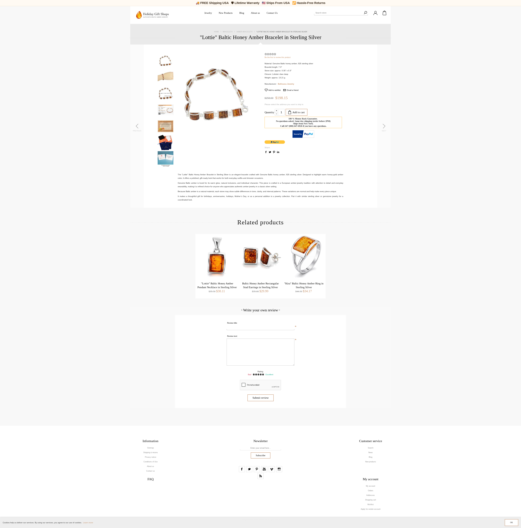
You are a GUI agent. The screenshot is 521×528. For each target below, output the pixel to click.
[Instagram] (279, 469)
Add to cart (298, 112)
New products (370, 462)
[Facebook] (242, 469)
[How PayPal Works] (303, 137)
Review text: (232, 336)
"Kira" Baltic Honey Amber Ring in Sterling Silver (303, 285)
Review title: (232, 323)
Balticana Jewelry (286, 84)
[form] (260, 448)
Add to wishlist (274, 90)
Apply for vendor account (370, 509)
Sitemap (150, 448)
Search (365, 12)
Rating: (261, 371)
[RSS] (261, 476)
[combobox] (338, 12)
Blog (370, 457)
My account (370, 486)
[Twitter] (249, 469)
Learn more (88, 522)
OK (511, 522)
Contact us (150, 471)
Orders (370, 491)
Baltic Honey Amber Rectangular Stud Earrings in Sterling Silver (260, 285)
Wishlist (370, 504)
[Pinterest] (257, 469)
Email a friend (292, 90)
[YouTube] (264, 469)
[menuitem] (150, 448)
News (370, 452)
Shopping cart (385, 13)
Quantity (269, 112)
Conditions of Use (151, 462)
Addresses (370, 495)
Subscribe (260, 455)
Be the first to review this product (278, 57)
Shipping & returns (150, 452)
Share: (267, 147)
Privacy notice (150, 457)
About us (150, 466)
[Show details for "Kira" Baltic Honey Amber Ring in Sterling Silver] (304, 255)
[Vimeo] (272, 469)
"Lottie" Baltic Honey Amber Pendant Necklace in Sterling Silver (217, 285)
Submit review (260, 397)
